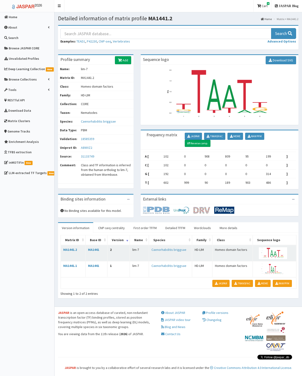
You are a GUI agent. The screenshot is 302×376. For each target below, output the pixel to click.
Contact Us (172, 334)
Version (118, 240)
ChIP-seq (105, 41)
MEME (236, 136)
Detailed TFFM (175, 228)
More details (228, 228)
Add (125, 60)
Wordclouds (202, 228)
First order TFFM (145, 228)
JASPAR (194, 136)
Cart (265, 5)
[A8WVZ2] (158, 210)
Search (281, 33)
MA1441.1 (70, 266)
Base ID (95, 240)
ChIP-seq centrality (111, 228)
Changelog (214, 320)
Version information (75, 228)
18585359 (87, 139)
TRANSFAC (216, 136)
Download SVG (282, 60)
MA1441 (93, 250)
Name (138, 240)
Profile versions (216, 313)
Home (268, 19)
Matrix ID (72, 240)
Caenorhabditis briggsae (98, 121)
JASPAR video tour (177, 320)
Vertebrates (121, 41)
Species (159, 240)
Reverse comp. (199, 143)
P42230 (92, 41)
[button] (59, 6)
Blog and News (174, 327)
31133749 (87, 156)
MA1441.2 (70, 250)
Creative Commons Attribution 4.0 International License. (252, 368)
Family (201, 240)
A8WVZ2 (87, 147)
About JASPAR (174, 313)
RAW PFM (256, 136)
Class (221, 240)
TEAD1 (80, 41)
